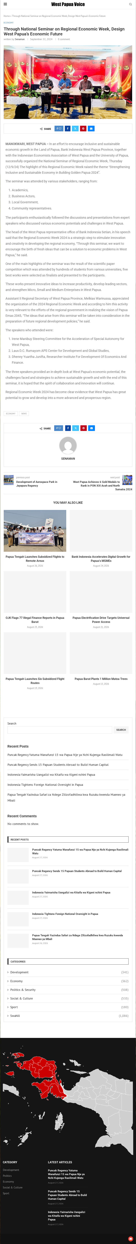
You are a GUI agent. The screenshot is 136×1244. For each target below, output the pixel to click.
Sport (69, 1007)
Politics (7, 1175)
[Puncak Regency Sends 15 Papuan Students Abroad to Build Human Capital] (18, 876)
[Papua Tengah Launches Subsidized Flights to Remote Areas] (35, 531)
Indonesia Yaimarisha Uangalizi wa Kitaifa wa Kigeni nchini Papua (51, 774)
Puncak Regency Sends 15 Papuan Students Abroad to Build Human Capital (58, 765)
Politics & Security (69, 990)
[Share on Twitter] (75, 128)
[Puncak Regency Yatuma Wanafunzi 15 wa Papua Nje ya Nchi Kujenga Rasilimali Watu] (18, 855)
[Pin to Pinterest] (83, 128)
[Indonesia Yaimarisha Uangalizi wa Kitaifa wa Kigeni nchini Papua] (18, 898)
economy (10, 413)
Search (11, 723)
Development (69, 972)
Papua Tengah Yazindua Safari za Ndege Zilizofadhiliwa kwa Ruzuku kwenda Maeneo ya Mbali (77, 937)
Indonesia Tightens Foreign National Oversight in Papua (45, 785)
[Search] (130, 4)
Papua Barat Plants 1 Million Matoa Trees (101, 679)
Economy (69, 981)
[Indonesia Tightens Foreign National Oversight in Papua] (18, 919)
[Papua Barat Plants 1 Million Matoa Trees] (101, 653)
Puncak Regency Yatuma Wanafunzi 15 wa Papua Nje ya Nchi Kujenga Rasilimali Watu (64, 755)
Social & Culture (69, 998)
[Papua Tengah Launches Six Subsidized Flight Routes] (35, 653)
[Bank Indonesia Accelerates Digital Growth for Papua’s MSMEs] (101, 531)
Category (10, 1162)
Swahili (69, 1016)
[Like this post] (60, 128)
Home (7, 16)
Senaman (20, 39)
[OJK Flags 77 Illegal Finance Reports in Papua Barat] (35, 592)
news (24, 413)
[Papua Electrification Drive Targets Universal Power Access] (101, 592)
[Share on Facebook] (67, 128)
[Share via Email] (91, 128)
